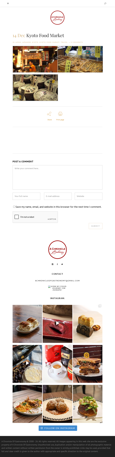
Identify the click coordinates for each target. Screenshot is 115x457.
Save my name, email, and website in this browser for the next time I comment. (58, 207)
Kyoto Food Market (50, 42)
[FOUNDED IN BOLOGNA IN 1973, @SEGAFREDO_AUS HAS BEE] (57, 363)
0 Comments (77, 42)
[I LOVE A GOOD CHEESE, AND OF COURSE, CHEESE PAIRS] (27, 363)
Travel (64, 42)
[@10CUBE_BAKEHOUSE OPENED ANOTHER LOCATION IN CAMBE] (87, 323)
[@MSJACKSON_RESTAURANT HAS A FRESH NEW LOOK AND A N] (87, 403)
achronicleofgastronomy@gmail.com (57, 281)
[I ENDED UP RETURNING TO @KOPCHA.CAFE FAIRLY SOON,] (87, 363)
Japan (18, 42)
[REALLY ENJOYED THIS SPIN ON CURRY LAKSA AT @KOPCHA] (27, 403)
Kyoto (35, 42)
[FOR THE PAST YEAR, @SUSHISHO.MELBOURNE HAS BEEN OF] (57, 323)
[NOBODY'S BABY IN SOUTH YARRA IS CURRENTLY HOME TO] (27, 323)
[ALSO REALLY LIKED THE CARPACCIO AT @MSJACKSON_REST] (57, 403)
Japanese (26, 42)
